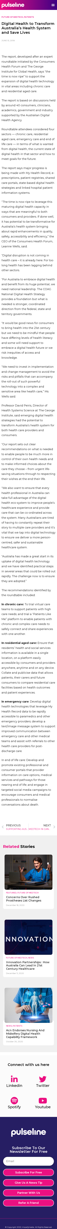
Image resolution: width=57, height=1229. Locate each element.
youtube (43, 1107)
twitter (43, 1085)
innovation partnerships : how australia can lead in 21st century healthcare (27, 965)
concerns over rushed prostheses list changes (23, 899)
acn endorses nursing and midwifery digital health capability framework (25, 1034)
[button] (52, 4)
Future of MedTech (12, 17)
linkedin (14, 1085)
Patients (29, 17)
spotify (14, 1107)
